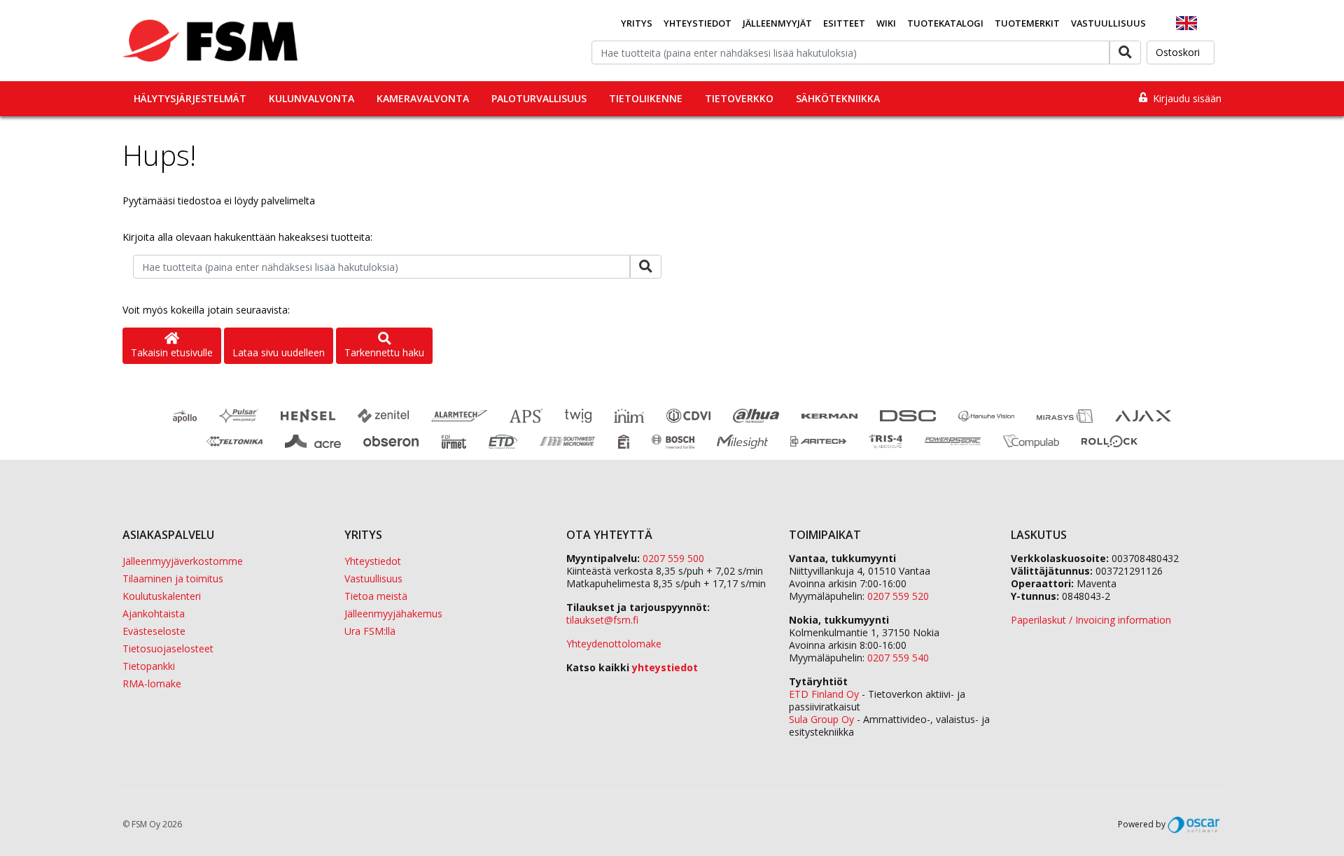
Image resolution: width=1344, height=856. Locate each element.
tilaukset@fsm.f (602, 619)
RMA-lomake (151, 683)
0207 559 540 (898, 657)
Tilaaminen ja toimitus (172, 578)
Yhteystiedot (698, 23)
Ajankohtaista (153, 613)
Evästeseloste (154, 631)
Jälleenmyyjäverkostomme (182, 561)
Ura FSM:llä (370, 631)
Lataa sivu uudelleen (278, 352)
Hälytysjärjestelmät (190, 98)
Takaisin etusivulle (172, 352)
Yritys (636, 23)
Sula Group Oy (821, 719)
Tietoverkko (739, 98)
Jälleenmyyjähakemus (393, 613)
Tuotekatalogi (945, 23)
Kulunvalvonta (311, 98)
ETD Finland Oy (824, 694)
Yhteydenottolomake (614, 643)
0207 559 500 (673, 558)
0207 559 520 (898, 596)
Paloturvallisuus (539, 98)
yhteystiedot (665, 667)
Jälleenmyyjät (777, 23)
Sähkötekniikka (838, 98)
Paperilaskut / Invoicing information (1091, 619)
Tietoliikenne (645, 98)
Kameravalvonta (423, 98)
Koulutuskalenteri (161, 596)
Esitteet (844, 23)
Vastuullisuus (1108, 23)
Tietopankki (148, 666)
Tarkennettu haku (384, 352)
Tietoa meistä (375, 596)
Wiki (886, 23)
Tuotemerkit (1027, 23)
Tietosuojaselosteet (168, 648)
